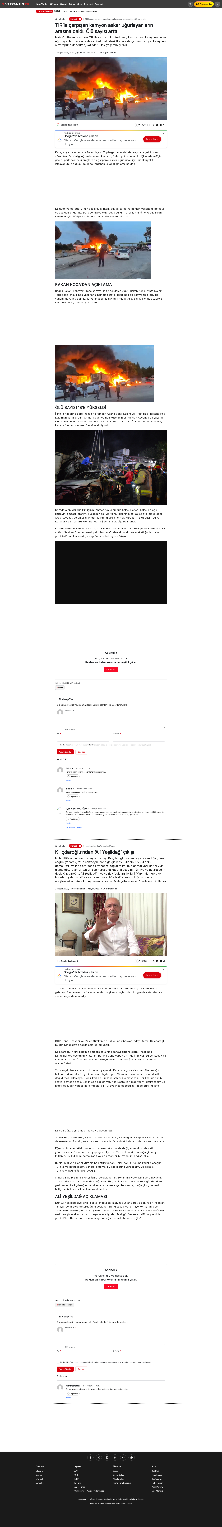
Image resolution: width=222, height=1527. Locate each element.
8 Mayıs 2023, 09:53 (91, 1386)
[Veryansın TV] (15, 4)
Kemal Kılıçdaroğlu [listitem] (64, 1305)
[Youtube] (123, 1457)
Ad (59, 734)
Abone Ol (111, 669)
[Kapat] (163, 133)
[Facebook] (90, 1457)
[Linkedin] (115, 1457)
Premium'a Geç (206, 4)
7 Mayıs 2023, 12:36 (83, 789)
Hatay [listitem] (60, 687)
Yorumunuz (70, 710)
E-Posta (117, 734)
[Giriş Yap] (217, 4)
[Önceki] (55, 11)
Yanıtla (68, 780)
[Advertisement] (111, 187)
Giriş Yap (81, 752)
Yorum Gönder (65, 752)
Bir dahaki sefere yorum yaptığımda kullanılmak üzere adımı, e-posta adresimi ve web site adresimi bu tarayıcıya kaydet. (105, 745)
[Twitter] (99, 1457)
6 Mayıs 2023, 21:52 (99, 809)
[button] (80, 19)
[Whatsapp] (131, 1457)
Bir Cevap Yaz (66, 699)
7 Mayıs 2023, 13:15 (82, 768)
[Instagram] (107, 1457)
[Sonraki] (58, 11)
